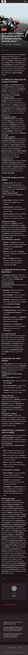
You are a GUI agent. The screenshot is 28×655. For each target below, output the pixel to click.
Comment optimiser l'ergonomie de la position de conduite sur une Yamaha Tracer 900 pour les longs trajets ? (13, 628)
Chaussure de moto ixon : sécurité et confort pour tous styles (12, 622)
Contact (19, 647)
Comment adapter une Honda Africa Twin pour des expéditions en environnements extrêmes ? (12, 635)
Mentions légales (11, 647)
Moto (4, 29)
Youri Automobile (13, 1)
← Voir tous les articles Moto (9, 604)
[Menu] (25, 1)
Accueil (3, 50)
